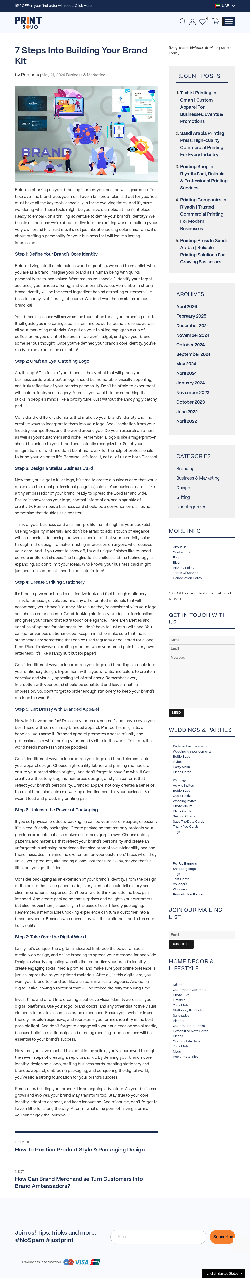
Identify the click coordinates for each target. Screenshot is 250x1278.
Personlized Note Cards (190, 1031)
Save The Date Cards (188, 821)
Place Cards (182, 772)
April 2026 (186, 307)
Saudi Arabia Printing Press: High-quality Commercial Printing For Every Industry (202, 144)
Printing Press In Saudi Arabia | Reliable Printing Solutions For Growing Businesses (203, 251)
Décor (177, 985)
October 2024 (190, 345)
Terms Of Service (185, 573)
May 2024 (186, 364)
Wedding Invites (184, 801)
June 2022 (187, 412)
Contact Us (181, 552)
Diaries (178, 1036)
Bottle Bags (181, 756)
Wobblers (180, 889)
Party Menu (181, 767)
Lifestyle (179, 1000)
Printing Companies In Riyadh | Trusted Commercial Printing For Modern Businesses (203, 214)
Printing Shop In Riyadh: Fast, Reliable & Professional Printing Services (204, 177)
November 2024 (192, 336)
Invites (177, 762)
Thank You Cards (185, 826)
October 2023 (190, 402)
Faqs (176, 557)
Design (183, 488)
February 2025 (191, 316)
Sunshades (181, 1015)
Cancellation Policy (187, 578)
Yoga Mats (180, 1005)
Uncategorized (191, 507)
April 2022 (186, 422)
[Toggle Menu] (229, 21)
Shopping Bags (184, 869)
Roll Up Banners (185, 863)
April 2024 (186, 374)
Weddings (179, 780)
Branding (185, 469)
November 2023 (192, 393)
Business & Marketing (198, 478)
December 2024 (192, 326)
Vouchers (180, 884)
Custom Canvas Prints (189, 990)
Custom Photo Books (189, 1026)
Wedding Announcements (192, 751)
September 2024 (193, 355)
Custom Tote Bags (186, 1041)
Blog (176, 562)
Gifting (183, 498)
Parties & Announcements (190, 746)
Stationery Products (188, 1010)
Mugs (177, 1051)
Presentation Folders (188, 894)
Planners (179, 1020)
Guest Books (182, 796)
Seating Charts (184, 816)
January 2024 (190, 383)
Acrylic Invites (183, 785)
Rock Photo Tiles (185, 1056)
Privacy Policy (183, 567)
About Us (179, 547)
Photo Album (182, 806)
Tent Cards (181, 879)
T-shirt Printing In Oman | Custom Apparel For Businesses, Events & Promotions (201, 107)
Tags (176, 832)
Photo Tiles (181, 995)
